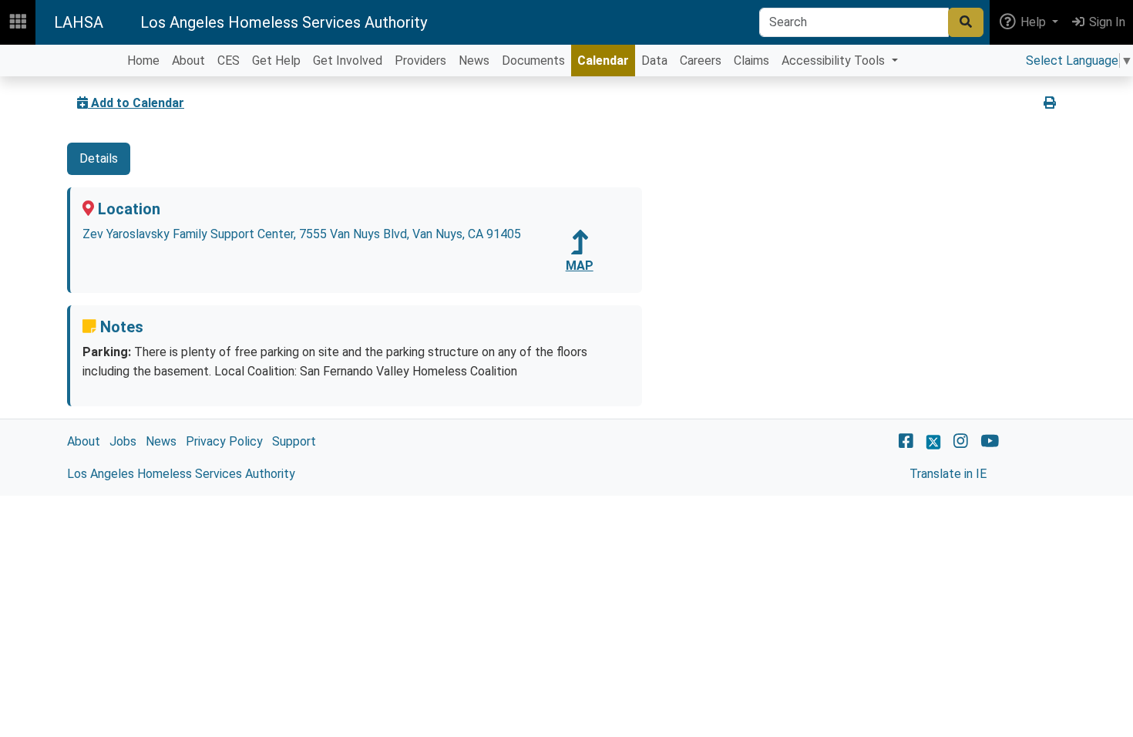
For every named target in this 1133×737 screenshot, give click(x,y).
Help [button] (1033, 22)
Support (294, 441)
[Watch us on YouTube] (990, 441)
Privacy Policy (224, 441)
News (161, 441)
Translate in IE (948, 473)
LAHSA (78, 22)
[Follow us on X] (933, 441)
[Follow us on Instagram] (960, 441)
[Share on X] (1020, 103)
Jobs (122, 441)
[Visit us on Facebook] (906, 441)
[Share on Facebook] (997, 103)
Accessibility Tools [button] (835, 60)
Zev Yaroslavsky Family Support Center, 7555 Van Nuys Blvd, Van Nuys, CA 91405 (301, 234)
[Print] (1050, 103)
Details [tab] (98, 158)
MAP (579, 265)
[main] (566, 286)
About (83, 441)
